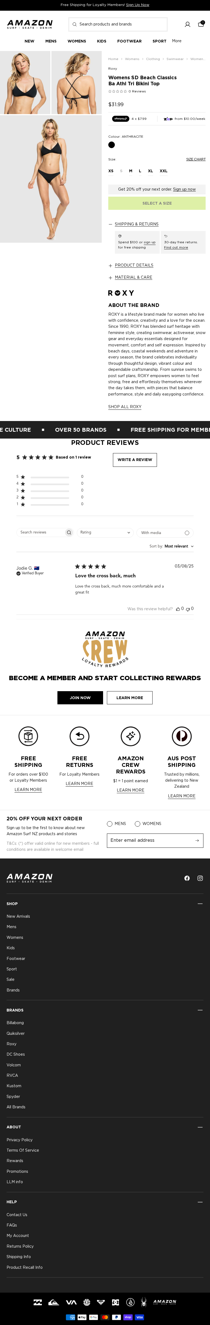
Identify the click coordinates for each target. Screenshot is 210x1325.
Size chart (196, 159)
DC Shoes (16, 1054)
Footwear (16, 958)
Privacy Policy (20, 1140)
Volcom (14, 1065)
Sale (10, 980)
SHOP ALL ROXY (124, 407)
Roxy (112, 68)
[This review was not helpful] (188, 609)
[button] (187, 24)
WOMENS (151, 824)
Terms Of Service (23, 1150)
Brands (13, 990)
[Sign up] (197, 840)
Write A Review (135, 459)
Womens (15, 937)
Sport (12, 969)
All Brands (16, 1107)
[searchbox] (40, 532)
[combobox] (118, 24)
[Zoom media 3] (51, 179)
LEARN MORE (28, 790)
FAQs (12, 1225)
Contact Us (17, 1215)
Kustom (14, 1086)
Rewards (15, 1161)
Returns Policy (20, 1246)
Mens (11, 927)
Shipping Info (19, 1257)
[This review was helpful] (178, 609)
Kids (11, 948)
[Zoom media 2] (76, 82)
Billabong (15, 1023)
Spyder (13, 1096)
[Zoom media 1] (25, 82)
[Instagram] (200, 878)
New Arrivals (18, 917)
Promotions (17, 1171)
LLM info (15, 1182)
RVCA (12, 1076)
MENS (120, 824)
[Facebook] (187, 878)
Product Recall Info (25, 1267)
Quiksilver (16, 1033)
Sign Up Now (137, 5)
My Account (18, 1236)
